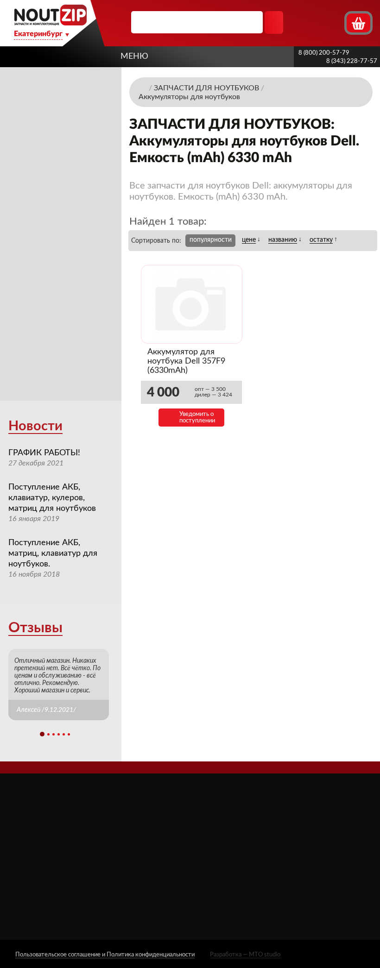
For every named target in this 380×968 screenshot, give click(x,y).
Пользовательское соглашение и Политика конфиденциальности (105, 955)
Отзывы (35, 628)
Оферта (150, 875)
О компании (157, 823)
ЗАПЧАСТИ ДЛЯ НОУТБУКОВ (237, 841)
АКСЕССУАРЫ (233, 823)
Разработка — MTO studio (245, 955)
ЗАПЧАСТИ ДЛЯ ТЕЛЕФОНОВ (237, 886)
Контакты (153, 901)
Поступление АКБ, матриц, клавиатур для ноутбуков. (52, 553)
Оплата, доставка (165, 862)
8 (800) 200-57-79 (323, 53)
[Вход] (319, 22)
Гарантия (151, 888)
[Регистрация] (335, 22)
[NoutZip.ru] (50, 23)
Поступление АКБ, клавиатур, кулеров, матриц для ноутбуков (52, 498)
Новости (35, 426)
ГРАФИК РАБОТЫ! (44, 453)
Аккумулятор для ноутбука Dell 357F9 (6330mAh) (186, 361)
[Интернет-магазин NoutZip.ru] (143, 87)
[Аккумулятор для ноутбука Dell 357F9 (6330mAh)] (191, 304)
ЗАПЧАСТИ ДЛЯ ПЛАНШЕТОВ (237, 864)
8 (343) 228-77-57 (351, 61)
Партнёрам (155, 849)
